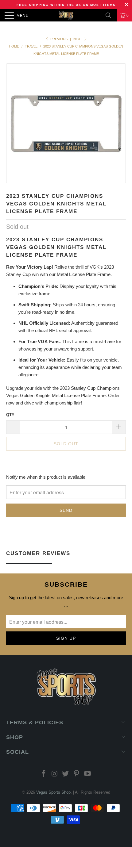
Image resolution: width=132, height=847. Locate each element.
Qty (10, 414)
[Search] (110, 15)
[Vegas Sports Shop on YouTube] (87, 774)
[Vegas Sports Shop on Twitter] (65, 774)
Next (78, 39)
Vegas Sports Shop (53, 792)
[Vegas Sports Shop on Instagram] (54, 774)
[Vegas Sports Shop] (66, 15)
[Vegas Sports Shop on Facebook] (44, 774)
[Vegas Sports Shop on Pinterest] (76, 774)
